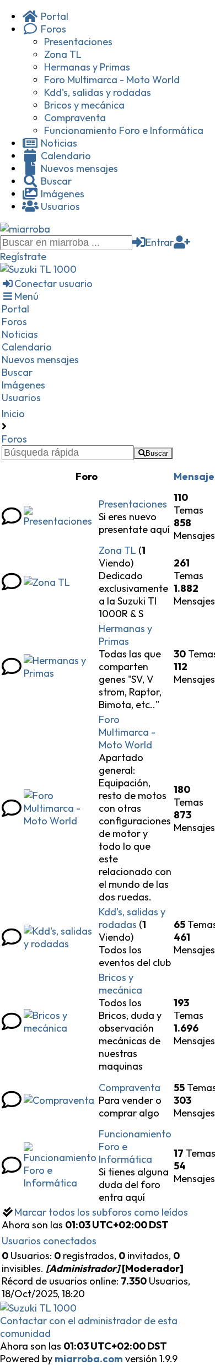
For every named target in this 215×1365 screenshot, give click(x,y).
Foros (52, 29)
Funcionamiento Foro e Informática (123, 130)
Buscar (55, 181)
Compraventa (75, 117)
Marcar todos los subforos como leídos (101, 1212)
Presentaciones (78, 41)
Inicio (13, 413)
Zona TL (63, 54)
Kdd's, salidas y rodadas (97, 92)
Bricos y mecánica (84, 105)
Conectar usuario (53, 283)
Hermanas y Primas (87, 67)
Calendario (65, 155)
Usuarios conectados (49, 1240)
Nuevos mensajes (78, 168)
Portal (53, 16)
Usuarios (59, 206)
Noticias (58, 143)
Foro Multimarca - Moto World (112, 79)
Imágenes (61, 193)
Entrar (160, 242)
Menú (26, 296)
